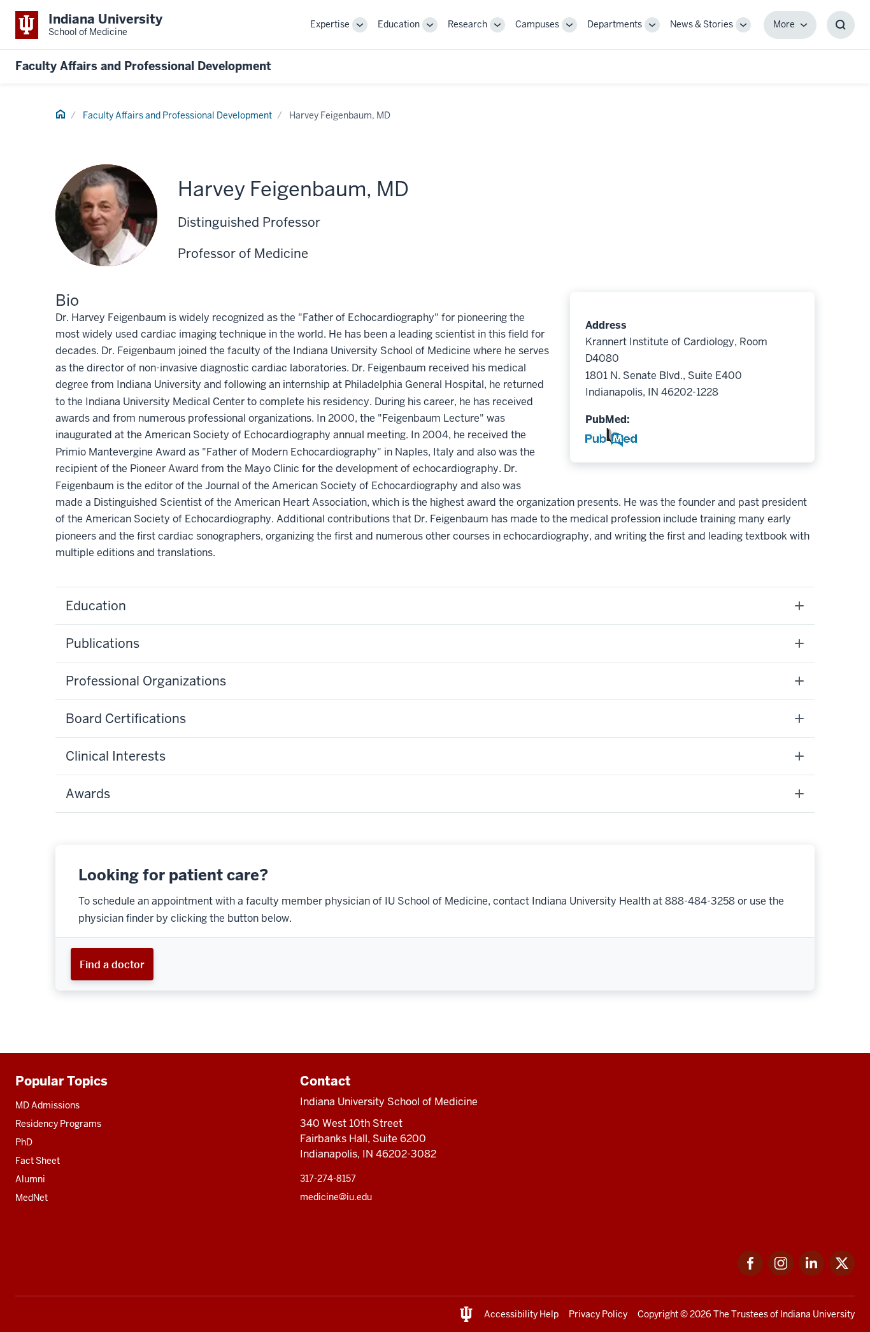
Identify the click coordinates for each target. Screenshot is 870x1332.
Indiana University (817, 1314)
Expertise (330, 24)
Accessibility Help (521, 1314)
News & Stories (701, 24)
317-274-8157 (328, 1178)
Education (399, 24)
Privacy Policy (598, 1314)
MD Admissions (47, 1105)
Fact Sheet (37, 1160)
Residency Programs (58, 1123)
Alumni (30, 1179)
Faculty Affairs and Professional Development (143, 66)
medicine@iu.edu (336, 1197)
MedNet (31, 1197)
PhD (23, 1142)
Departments (614, 24)
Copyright (658, 1314)
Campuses (537, 24)
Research (467, 24)
